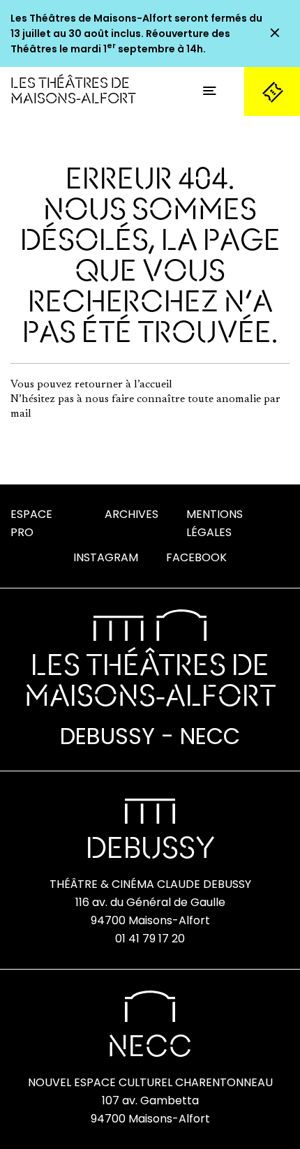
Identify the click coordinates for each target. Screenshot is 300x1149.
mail (20, 414)
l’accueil (153, 384)
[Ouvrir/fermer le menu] (209, 91)
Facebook (196, 557)
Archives (131, 514)
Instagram (105, 557)
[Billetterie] (272, 91)
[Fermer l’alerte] (275, 33)
